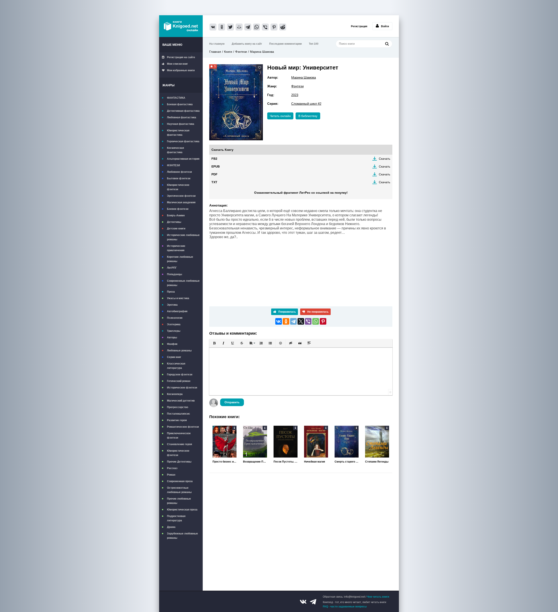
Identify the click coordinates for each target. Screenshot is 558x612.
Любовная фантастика (181, 117)
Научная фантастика (180, 123)
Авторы (172, 337)
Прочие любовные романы (179, 501)
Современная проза (180, 481)
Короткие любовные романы (180, 259)
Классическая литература (176, 366)
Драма (171, 527)
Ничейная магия (314, 461)
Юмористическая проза (182, 509)
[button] (214, 343)
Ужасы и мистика (178, 298)
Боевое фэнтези (177, 208)
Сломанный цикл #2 (306, 103)
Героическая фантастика (183, 141)
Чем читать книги (378, 596)
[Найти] (387, 43)
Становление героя (179, 444)
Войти (385, 26)
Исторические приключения (176, 248)
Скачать (384, 158)
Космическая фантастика (175, 150)
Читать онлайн (280, 116)
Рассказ (172, 468)
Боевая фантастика (180, 104)
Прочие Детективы (179, 461)
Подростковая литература (176, 518)
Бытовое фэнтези (178, 178)
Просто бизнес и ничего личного (224, 461)
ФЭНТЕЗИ (173, 165)
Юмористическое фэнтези (178, 187)
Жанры (168, 85)
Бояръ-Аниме (176, 215)
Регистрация (359, 26)
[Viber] (308, 321)
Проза (171, 291)
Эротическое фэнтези (181, 195)
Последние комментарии (285, 43)
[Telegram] (293, 321)
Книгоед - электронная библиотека (181, 26)
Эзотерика (173, 324)
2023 (294, 95)
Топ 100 (313, 43)
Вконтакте (303, 601)
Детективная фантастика (183, 110)
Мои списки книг (177, 63)
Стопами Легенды (376, 461)
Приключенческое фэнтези (179, 435)
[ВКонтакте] (278, 321)
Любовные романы (179, 350)
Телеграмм (313, 601)
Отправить (232, 402)
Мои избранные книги (181, 70)
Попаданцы (174, 274)
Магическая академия (181, 202)
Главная (215, 51)
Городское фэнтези (179, 374)
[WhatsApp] (315, 321)
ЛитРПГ (172, 267)
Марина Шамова (262, 51)
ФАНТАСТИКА (176, 97)
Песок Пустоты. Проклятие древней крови (286, 461)
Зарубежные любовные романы (182, 535)
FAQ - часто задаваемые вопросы (345, 606)
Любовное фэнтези (179, 171)
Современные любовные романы (183, 283)
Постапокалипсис (178, 413)
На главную (217, 43)
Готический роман (178, 381)
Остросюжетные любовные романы (179, 490)
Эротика (172, 304)
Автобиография (177, 311)
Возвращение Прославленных (255, 461)
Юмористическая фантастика (178, 132)
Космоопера (175, 394)
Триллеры (173, 330)
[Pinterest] (323, 321)
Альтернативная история (183, 158)
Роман (171, 474)
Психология (174, 317)
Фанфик (172, 344)
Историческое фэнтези (182, 387)
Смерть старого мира (347, 461)
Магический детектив (181, 400)
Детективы (174, 222)
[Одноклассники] (286, 321)
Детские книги (176, 228)
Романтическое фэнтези (183, 426)
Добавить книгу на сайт (247, 43)
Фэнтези (241, 51)
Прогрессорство (177, 407)
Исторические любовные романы (183, 237)
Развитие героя (177, 420)
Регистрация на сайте (181, 57)
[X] (301, 321)
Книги (228, 51)
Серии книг (174, 357)
